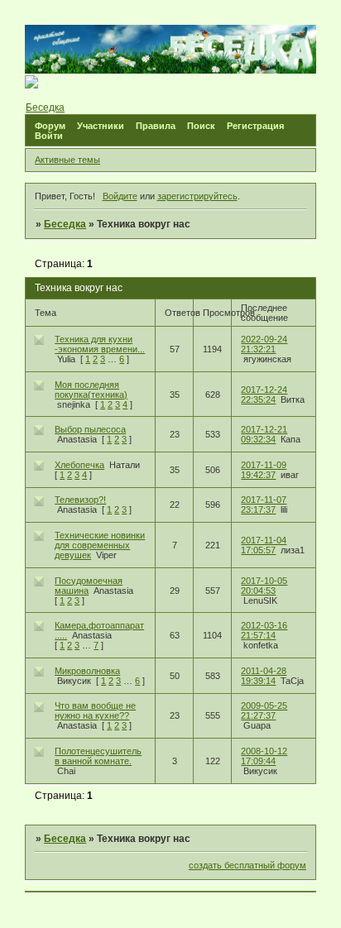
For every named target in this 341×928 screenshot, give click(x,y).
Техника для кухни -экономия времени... (100, 344)
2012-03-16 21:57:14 (264, 630)
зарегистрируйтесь (197, 196)
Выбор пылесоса (90, 429)
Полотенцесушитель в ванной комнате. (98, 756)
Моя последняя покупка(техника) (91, 389)
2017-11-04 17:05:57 (263, 545)
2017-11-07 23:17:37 (263, 504)
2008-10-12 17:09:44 (264, 756)
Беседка (65, 224)
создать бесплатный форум (247, 865)
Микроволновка (87, 671)
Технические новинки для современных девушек (100, 545)
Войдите (120, 196)
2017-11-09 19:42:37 (263, 470)
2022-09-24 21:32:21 (264, 344)
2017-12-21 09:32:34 (264, 434)
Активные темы (67, 160)
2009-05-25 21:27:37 (264, 710)
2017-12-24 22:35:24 (264, 394)
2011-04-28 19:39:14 (263, 676)
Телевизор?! (80, 500)
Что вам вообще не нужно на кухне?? (95, 710)
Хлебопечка (79, 465)
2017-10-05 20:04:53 (264, 586)
